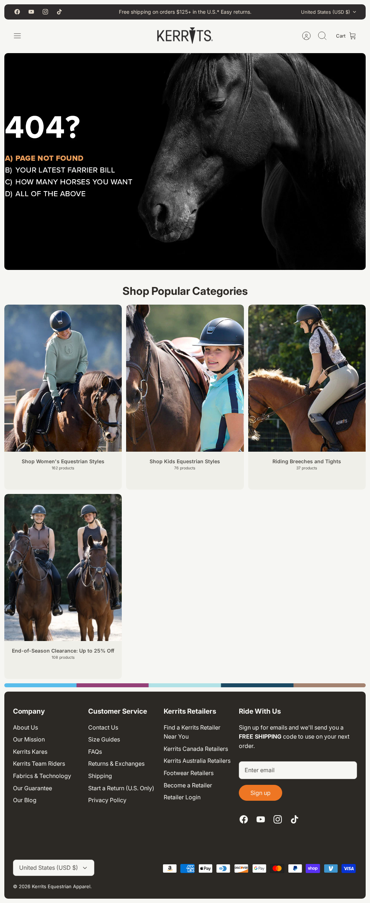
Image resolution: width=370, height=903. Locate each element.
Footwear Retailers (189, 773)
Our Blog (24, 800)
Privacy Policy (107, 800)
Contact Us (103, 727)
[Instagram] (45, 11)
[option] (185, 685)
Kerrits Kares (30, 751)
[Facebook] (17, 11)
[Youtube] (31, 11)
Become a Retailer (188, 785)
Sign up (260, 792)
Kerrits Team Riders (39, 763)
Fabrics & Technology (42, 775)
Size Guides (104, 739)
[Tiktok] (59, 11)
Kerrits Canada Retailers (196, 748)
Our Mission (29, 739)
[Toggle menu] (21, 35)
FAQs (95, 751)
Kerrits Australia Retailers (197, 760)
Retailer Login (182, 797)
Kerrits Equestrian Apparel (61, 886)
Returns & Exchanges (116, 763)
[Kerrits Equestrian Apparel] (185, 36)
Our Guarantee (32, 788)
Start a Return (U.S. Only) (121, 788)
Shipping (100, 775)
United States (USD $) (325, 12)
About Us (25, 727)
